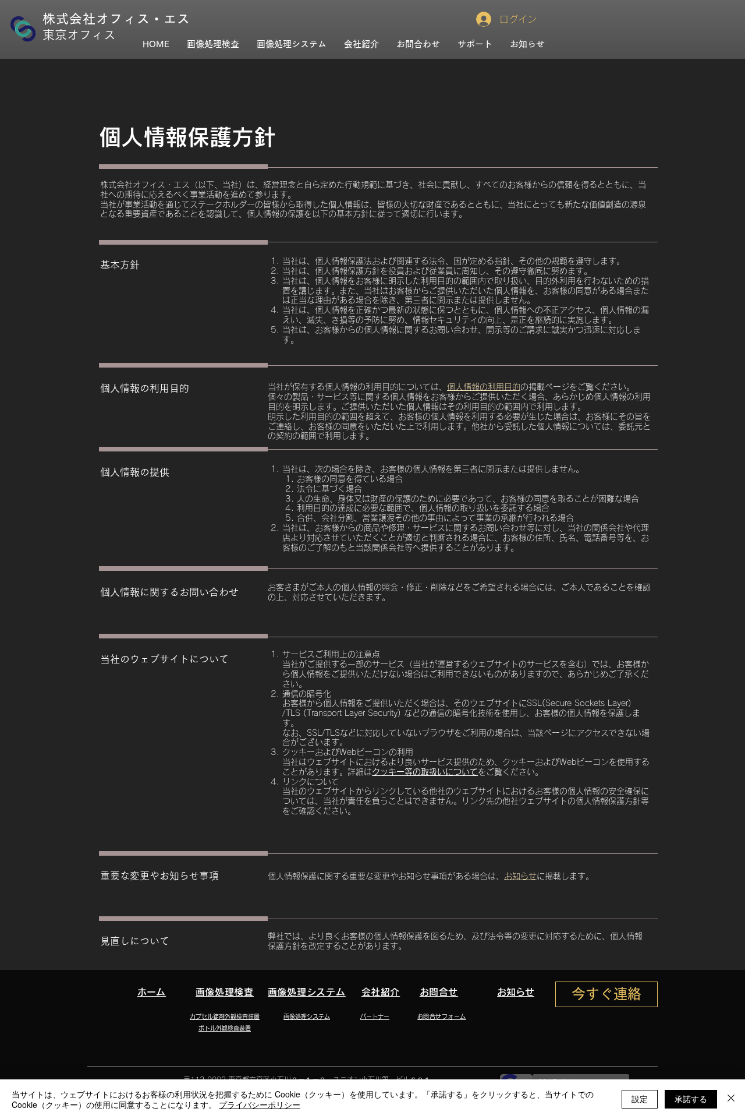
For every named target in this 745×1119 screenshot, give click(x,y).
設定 (640, 1098)
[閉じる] (731, 1099)
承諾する (691, 1098)
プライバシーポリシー (259, 1104)
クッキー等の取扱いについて (425, 772)
